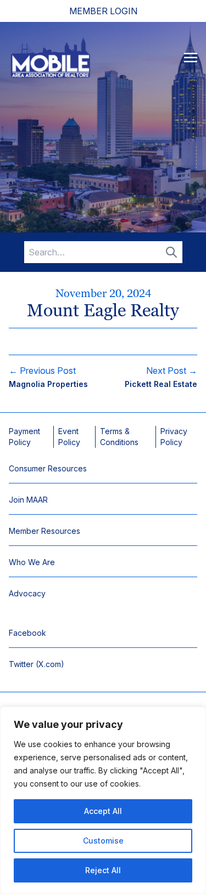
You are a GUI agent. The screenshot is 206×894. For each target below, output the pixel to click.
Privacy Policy (173, 436)
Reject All (103, 870)
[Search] (171, 252)
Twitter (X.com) (36, 664)
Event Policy (69, 436)
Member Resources (44, 531)
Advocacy (27, 593)
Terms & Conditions (119, 436)
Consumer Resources (48, 468)
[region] (103, 800)
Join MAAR (28, 499)
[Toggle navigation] (190, 57)
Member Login (103, 10)
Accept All (103, 811)
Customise (103, 840)
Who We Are (32, 562)
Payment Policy (24, 436)
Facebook (27, 632)
